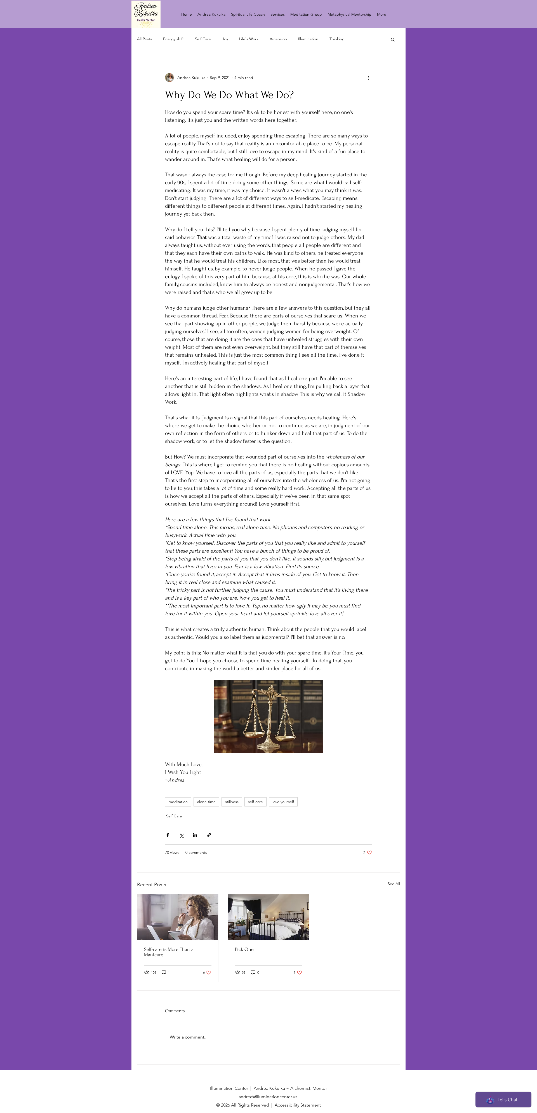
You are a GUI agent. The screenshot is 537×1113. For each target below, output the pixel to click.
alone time (206, 801)
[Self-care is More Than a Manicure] (177, 917)
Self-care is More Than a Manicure (169, 952)
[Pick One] (268, 917)
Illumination (308, 38)
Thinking (337, 38)
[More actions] (368, 77)
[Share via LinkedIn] (195, 835)
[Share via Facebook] (167, 835)
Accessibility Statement (298, 1105)
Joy (225, 38)
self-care (255, 801)
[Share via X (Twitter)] (181, 835)
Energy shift (173, 38)
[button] (392, 39)
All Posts (144, 38)
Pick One (244, 949)
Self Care (203, 38)
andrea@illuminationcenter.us (268, 1096)
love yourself (283, 801)
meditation (178, 801)
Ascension (278, 38)
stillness (232, 801)
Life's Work (248, 38)
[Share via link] (208, 835)
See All (394, 883)
